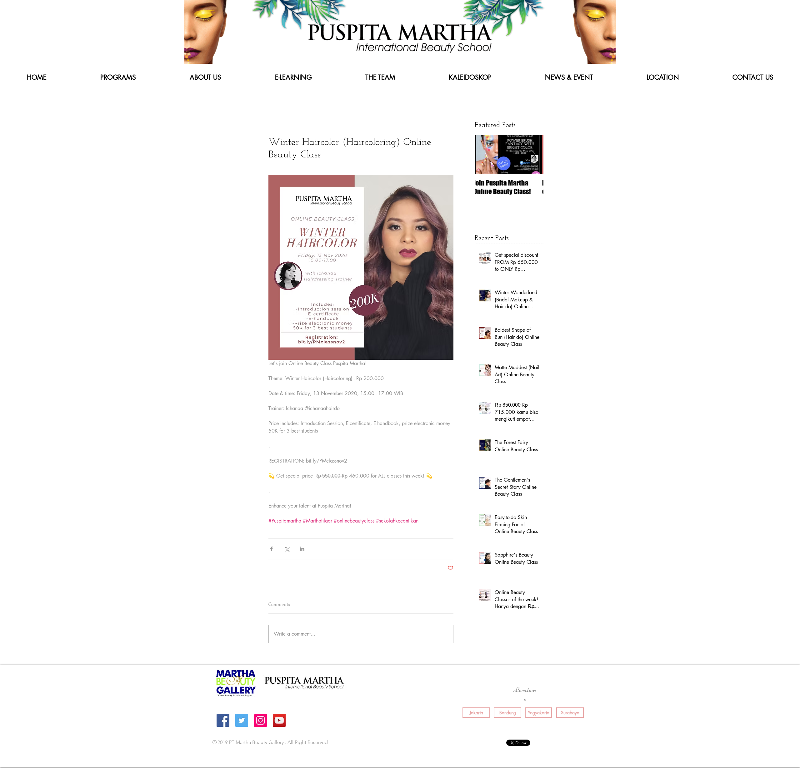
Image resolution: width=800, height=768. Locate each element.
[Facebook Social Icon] (223, 720)
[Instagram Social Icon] (260, 720)
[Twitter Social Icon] (241, 720)
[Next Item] (533, 154)
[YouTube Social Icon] (279, 720)
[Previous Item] (485, 154)
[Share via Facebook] (271, 549)
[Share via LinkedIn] (302, 549)
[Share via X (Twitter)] (287, 549)
